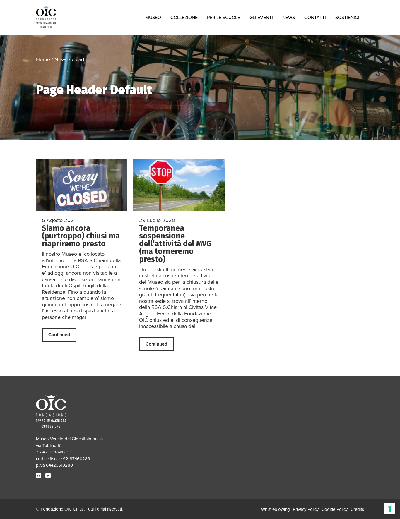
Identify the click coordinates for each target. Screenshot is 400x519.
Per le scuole (223, 17)
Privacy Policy (306, 509)
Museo (153, 17)
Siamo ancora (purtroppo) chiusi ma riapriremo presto (81, 236)
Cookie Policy (335, 509)
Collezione (184, 17)
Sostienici (347, 17)
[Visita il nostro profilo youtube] (49, 476)
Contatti (315, 17)
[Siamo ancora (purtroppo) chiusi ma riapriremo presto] (81, 185)
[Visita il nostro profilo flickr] (39, 476)
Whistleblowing (275, 509)
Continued (59, 335)
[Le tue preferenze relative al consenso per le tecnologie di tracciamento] (389, 508)
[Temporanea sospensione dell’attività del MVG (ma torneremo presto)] (179, 185)
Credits (357, 509)
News (288, 17)
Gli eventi (261, 17)
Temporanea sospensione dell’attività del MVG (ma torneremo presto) (175, 244)
